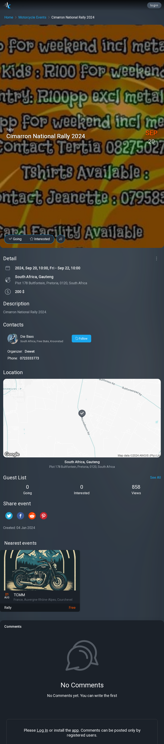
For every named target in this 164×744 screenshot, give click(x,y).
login (154, 5)
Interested (41, 239)
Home (8, 17)
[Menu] (156, 258)
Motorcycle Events (32, 17)
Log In (42, 730)
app (75, 730)
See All (155, 477)
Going (17, 239)
